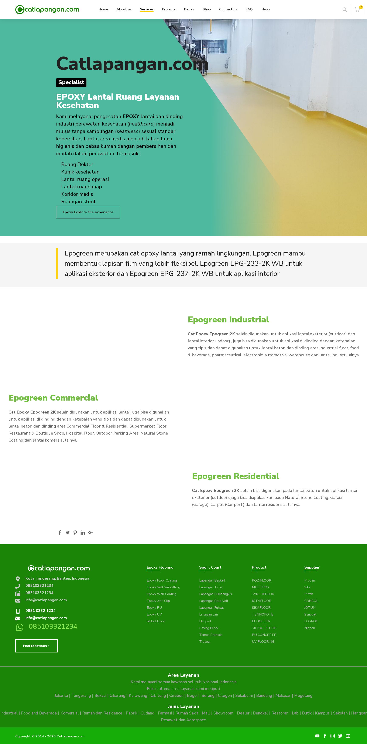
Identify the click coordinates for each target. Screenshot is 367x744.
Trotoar (205, 641)
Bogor (192, 695)
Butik (307, 713)
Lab (295, 713)
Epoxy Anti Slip (158, 601)
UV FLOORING (263, 641)
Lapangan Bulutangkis (215, 594)
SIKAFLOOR (261, 607)
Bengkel (260, 713)
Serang (208, 695)
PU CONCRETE (264, 634)
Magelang (303, 695)
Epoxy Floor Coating (162, 580)
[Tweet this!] (67, 532)
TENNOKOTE (262, 614)
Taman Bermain (210, 634)
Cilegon (225, 695)
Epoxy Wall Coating (161, 594)
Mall (206, 713)
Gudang (147, 713)
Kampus (322, 713)
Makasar (283, 695)
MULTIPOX (260, 587)
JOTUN (309, 607)
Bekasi (100, 695)
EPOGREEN (261, 621)
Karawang (138, 695)
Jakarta (61, 695)
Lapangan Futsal (211, 607)
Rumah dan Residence (102, 713)
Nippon (309, 628)
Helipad (205, 621)
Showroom (223, 713)
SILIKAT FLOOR (264, 628)
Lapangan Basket (212, 580)
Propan (309, 580)
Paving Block (209, 628)
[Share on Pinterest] (75, 532)
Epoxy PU (154, 607)
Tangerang (81, 695)
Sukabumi (244, 695)
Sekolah (340, 713)
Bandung (264, 695)
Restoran (279, 713)
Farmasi (165, 713)
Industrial (9, 713)
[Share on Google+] (90, 532)
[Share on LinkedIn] (83, 532)
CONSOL (311, 601)
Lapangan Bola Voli (213, 601)
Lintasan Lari (208, 614)
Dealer (243, 713)
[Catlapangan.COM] (47, 9)
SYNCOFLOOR (263, 594)
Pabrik (131, 713)
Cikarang (117, 695)
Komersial (69, 713)
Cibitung (158, 695)
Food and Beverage (39, 713)
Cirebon (176, 695)
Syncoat (310, 614)
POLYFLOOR (261, 580)
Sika (307, 587)
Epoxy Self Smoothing (163, 587)
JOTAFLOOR (261, 601)
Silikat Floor (156, 621)
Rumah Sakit (186, 713)
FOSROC (311, 621)
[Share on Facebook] (60, 532)
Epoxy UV (154, 614)
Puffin (308, 594)
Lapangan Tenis (211, 587)
